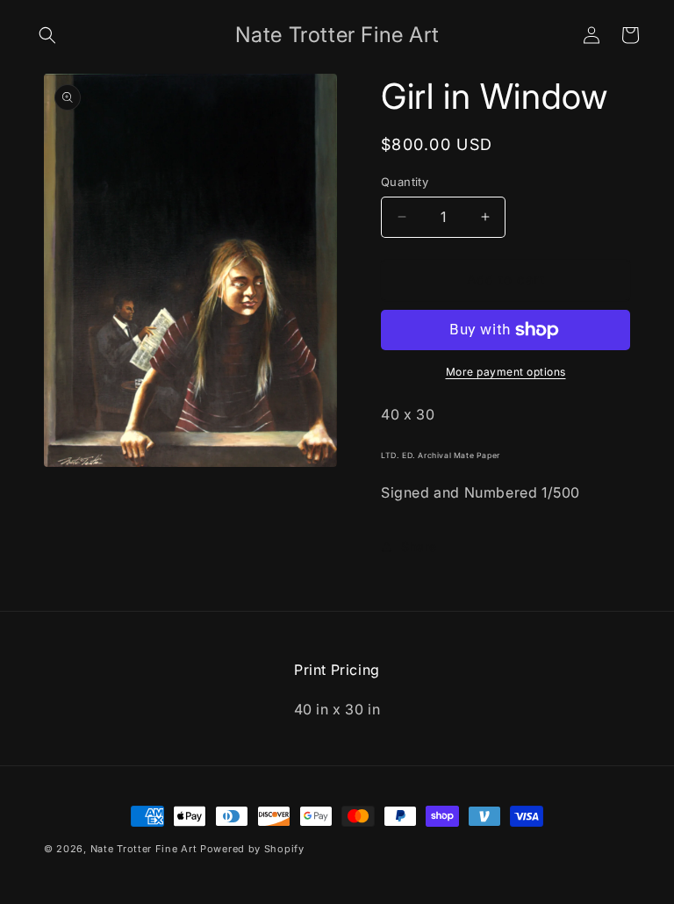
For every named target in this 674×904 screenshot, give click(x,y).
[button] (47, 35)
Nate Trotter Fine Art (143, 849)
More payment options (506, 371)
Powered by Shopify (252, 849)
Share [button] (419, 546)
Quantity (404, 182)
